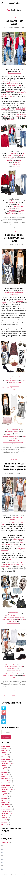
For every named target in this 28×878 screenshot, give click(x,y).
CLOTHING (14, 17)
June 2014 (4, 770)
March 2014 (5, 776)
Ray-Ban (17, 162)
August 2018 (5, 752)
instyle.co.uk (14, 294)
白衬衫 (23, 116)
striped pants (6, 452)
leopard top (16, 683)
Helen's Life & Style (14, 3)
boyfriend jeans (21, 217)
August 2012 (5, 815)
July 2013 (4, 794)
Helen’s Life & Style (11, 875)
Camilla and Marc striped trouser (10, 436)
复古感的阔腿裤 (21, 114)
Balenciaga (11, 203)
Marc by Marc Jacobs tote (8, 619)
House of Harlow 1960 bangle (14, 382)
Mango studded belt (14, 386)
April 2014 (4, 774)
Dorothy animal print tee (14, 612)
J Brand (11, 212)
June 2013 (4, 796)
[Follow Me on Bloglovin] (14, 708)
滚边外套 (5, 116)
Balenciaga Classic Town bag (9, 675)
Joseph (10, 155)
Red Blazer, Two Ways (14, 22)
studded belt (9, 564)
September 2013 (6, 789)
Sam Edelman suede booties (9, 673)
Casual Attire (18, 219)
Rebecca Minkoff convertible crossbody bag (13, 442)
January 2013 (5, 804)
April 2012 (4, 824)
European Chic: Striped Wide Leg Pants (14, 238)
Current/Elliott (16, 164)
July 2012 (4, 817)
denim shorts (19, 681)
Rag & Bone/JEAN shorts (11, 615)
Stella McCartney (12, 153)
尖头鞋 (18, 116)
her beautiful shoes (15, 85)
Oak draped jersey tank (12, 429)
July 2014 (4, 768)
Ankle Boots (6, 217)
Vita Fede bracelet (9, 434)
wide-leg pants (10, 224)
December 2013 (6, 783)
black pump (6, 447)
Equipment (12, 210)
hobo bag (16, 564)
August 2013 (5, 791)
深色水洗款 (11, 120)
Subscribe (6, 737)
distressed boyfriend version (10, 82)
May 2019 (4, 750)
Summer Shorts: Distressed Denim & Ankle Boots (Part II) (14, 466)
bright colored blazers (9, 219)
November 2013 (6, 785)
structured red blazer (12, 83)
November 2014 (6, 759)
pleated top (10, 684)
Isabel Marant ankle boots (13, 623)
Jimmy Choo (10, 683)
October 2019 (5, 748)
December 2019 (6, 746)
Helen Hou (10, 27)
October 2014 (5, 761)
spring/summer (11, 222)
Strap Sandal (15, 451)
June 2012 (4, 820)
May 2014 (4, 772)
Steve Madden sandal (14, 440)
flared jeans (10, 91)
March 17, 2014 (20, 27)
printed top (9, 449)
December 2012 (6, 807)
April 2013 (4, 800)
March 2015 (5, 757)
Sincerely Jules (9, 157)
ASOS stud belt (13, 621)
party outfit (20, 447)
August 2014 (5, 765)
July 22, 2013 (20, 244)
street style (18, 222)
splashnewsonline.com (14, 73)
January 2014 (5, 781)
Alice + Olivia (16, 166)
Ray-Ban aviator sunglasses (14, 378)
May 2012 (4, 822)
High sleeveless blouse (11, 664)
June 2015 (4, 755)
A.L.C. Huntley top (8, 377)
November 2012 (6, 809)
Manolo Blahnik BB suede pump (10, 387)
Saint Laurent (12, 201)
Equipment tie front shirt (11, 614)
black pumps (13, 217)
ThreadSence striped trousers (10, 380)
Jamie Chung (15, 220)
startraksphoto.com (17, 517)
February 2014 (5, 778)
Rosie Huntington (16, 449)
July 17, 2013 (20, 473)
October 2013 (5, 787)
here (24, 153)
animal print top (18, 539)
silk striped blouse (11, 552)
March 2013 (5, 802)
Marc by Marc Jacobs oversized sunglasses (14, 617)
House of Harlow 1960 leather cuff (14, 384)
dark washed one (6, 96)
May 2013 (4, 798)
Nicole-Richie (13, 447)
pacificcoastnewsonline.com (14, 292)
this (19, 429)
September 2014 (6, 763)
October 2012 (5, 811)
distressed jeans (7, 220)
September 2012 (6, 813)
